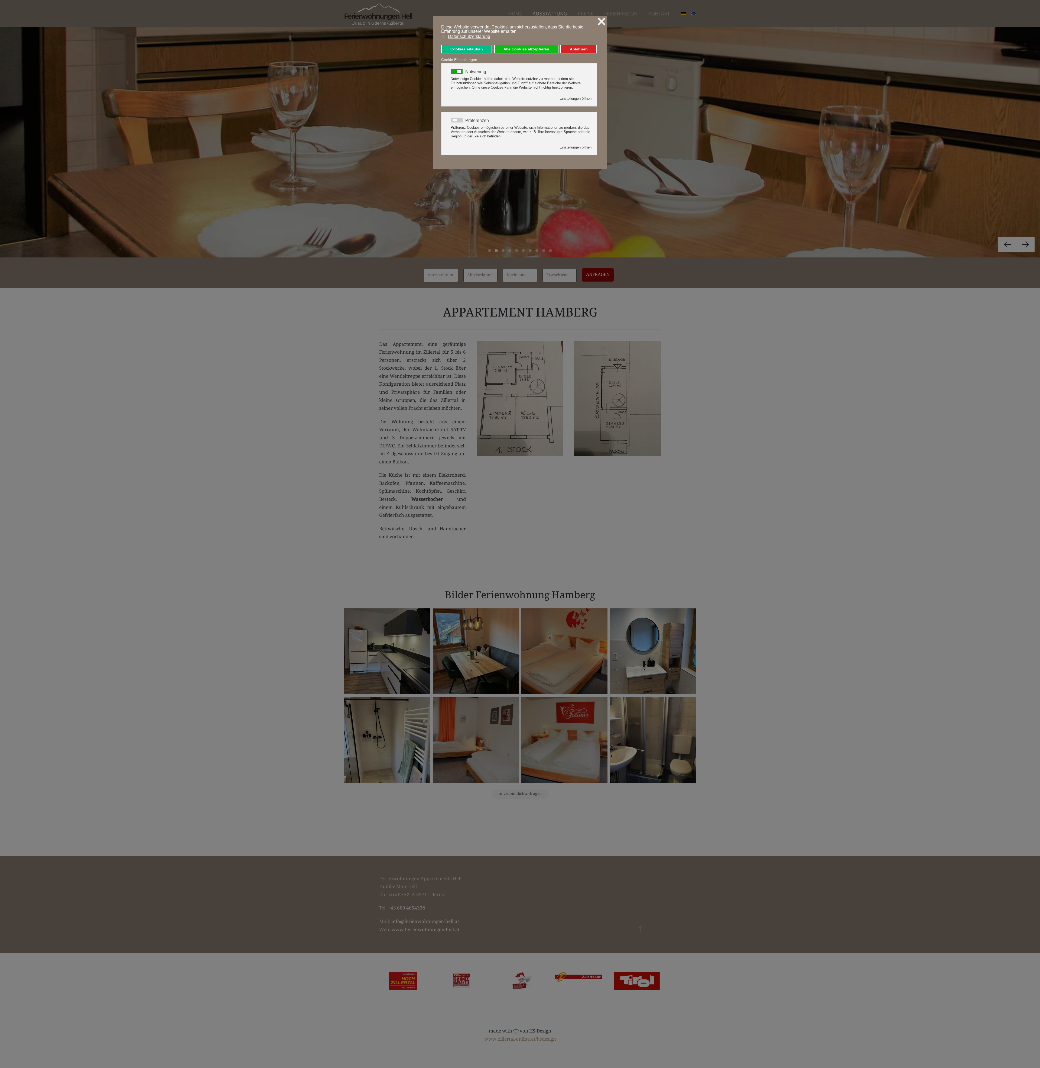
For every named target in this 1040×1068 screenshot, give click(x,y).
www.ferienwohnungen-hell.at (425, 930)
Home (515, 13)
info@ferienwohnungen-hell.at (425, 922)
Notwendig (475, 72)
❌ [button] (601, 21)
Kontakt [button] (659, 13)
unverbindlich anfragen (520, 794)
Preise (585, 13)
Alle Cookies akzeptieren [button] (526, 49)
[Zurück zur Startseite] (378, 13)
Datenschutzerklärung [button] (469, 36)
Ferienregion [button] (621, 13)
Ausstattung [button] (550, 13)
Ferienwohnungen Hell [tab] (489, 250)
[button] (1007, 244)
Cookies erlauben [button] (466, 49)
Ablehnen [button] (579, 49)
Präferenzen (477, 120)
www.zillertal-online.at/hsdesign (520, 1040)
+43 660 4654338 (406, 908)
